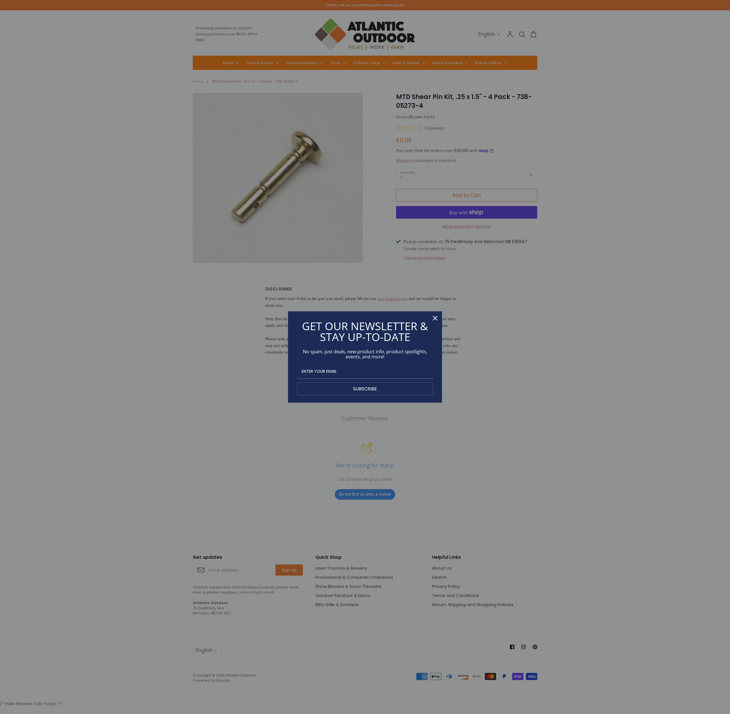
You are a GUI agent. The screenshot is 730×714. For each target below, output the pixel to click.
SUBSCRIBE (365, 389)
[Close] (435, 318)
